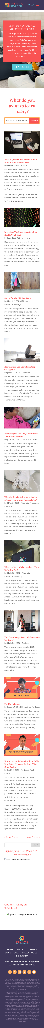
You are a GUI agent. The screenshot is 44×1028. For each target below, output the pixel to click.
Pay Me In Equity (12, 704)
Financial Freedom (29, 503)
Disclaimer (22, 956)
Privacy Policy (29, 953)
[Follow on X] (15, 972)
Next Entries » (33, 837)
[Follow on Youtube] (34, 972)
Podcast (36, 707)
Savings (17, 304)
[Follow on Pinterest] (29, 972)
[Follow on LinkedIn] (24, 972)
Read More (22, 67)
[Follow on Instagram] (20, 972)
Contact (21, 949)
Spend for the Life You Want (17, 298)
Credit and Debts (29, 439)
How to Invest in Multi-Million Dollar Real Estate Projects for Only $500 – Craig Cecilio (22, 764)
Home (10, 949)
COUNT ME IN (11, 897)
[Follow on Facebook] (10, 972)
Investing (25, 165)
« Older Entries (11, 837)
